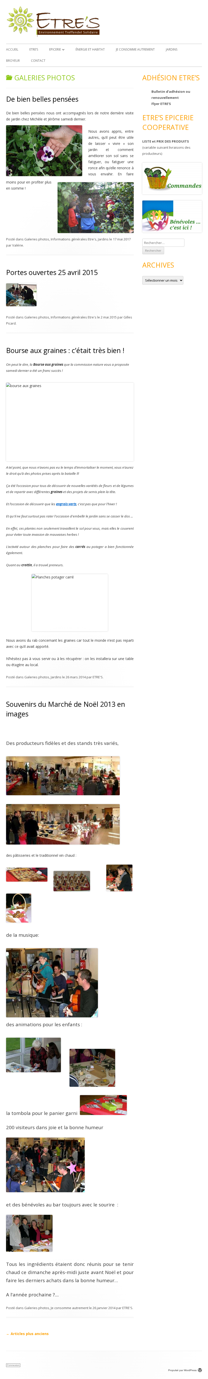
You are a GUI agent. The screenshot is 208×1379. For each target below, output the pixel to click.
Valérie (17, 245)
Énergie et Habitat (90, 49)
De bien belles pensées (42, 99)
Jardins (171, 49)
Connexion (13, 1365)
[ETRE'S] (53, 35)
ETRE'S (98, 677)
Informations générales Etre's (73, 239)
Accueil (12, 49)
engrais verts (66, 504)
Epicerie (55, 49)
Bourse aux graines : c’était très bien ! (65, 350)
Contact (38, 60)
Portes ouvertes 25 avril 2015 (52, 272)
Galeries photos (36, 239)
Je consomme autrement (135, 49)
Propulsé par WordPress (182, 1370)
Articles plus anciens (27, 1333)
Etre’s (33, 49)
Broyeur (13, 60)
